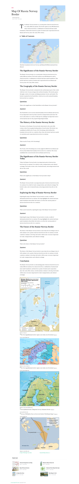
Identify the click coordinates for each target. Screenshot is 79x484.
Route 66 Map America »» (45, 452)
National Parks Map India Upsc (53, 468)
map (12, 7)
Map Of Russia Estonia (24, 468)
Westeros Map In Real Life (48, 462)
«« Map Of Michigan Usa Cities (25, 452)
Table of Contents (27, 36)
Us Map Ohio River (20, 473)
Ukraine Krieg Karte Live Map (26, 462)
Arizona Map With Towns (15, 482)
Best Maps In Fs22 (52, 473)
